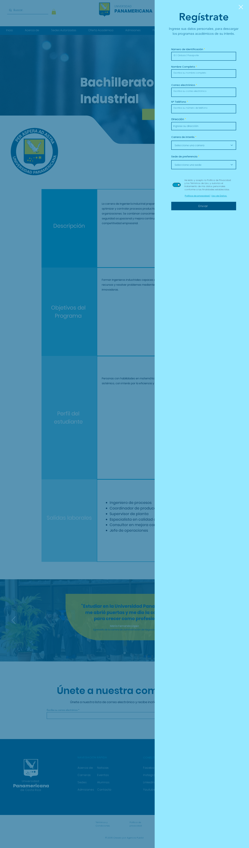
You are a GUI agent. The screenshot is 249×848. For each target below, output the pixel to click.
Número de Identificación (187, 49)
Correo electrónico (183, 85)
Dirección (177, 119)
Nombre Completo (183, 66)
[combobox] (203, 126)
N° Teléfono (178, 101)
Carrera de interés (182, 137)
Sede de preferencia (184, 156)
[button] (241, 7)
